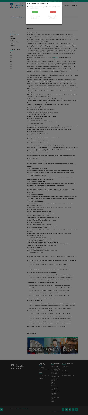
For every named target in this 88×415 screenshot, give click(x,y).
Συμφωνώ (35, 12)
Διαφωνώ (53, 12)
